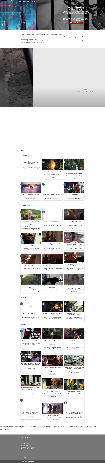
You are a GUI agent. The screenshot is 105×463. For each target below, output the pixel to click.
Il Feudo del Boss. (31, 409)
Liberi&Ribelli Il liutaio (30, 265)
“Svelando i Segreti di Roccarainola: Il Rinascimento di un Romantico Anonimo (52, 222)
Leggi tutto (30, 370)
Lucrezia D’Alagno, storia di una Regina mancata (52, 243)
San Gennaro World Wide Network (31, 245)
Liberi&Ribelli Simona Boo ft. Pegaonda (52, 265)
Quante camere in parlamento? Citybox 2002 (52, 314)
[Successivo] (53, 202)
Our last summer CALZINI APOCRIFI (31, 194)
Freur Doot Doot (24, 443)
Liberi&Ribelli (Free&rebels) (74, 286)
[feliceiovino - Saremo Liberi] (7, 1)
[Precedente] (51, 202)
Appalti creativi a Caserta (74, 391)
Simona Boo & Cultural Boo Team (74, 244)
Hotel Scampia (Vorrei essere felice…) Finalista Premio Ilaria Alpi (74, 413)
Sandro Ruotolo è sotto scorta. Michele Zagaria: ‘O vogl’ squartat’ (53, 390)
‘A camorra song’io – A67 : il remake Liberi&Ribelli (52, 286)
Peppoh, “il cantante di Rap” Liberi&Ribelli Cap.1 (74, 265)
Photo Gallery (30, 1)
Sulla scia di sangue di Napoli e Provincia (30, 387)
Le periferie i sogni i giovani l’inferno (52, 367)
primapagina (23, 440)
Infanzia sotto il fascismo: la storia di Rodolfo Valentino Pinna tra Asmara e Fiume (30, 223)
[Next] (101, 15)
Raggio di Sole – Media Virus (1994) (52, 172)
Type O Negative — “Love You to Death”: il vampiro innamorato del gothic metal (31, 162)
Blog (24, 1)
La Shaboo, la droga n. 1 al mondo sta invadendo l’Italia (52, 341)
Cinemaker (19, 1)
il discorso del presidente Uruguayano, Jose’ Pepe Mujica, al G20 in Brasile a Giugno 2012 (28, 447)
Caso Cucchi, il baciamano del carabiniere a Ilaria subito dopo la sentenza (74, 342)
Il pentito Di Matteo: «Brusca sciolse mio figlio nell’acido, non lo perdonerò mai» (30, 364)
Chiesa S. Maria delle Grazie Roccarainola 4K (74, 222)
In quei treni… (23, 457)
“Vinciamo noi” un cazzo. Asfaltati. (28, 453)
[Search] (15, 1)
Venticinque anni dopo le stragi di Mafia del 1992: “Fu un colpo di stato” (74, 368)
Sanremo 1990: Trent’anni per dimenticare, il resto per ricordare (74, 172)
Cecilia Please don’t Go (74, 194)
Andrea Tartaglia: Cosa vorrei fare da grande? (30, 286)
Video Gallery (37, 1)
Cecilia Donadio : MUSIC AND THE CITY (52, 194)
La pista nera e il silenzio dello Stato (30, 340)
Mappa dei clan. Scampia (52, 415)
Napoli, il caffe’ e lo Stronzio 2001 (30, 313)
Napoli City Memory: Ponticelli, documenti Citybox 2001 (74, 314)
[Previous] (4, 15)
